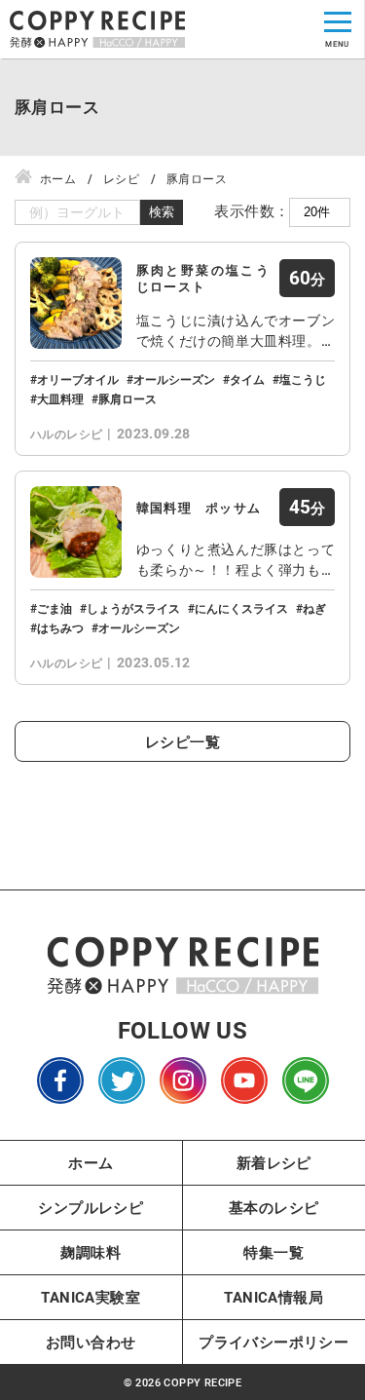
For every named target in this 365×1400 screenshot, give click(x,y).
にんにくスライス (241, 608)
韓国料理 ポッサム (199, 507)
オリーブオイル (78, 379)
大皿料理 (60, 398)
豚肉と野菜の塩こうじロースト (203, 278)
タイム (247, 379)
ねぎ (314, 608)
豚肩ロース (127, 398)
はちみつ (60, 627)
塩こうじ (302, 379)
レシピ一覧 (182, 741)
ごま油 (54, 608)
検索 (161, 212)
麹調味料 (90, 1252)
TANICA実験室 (90, 1296)
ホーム (90, 1162)
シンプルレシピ (90, 1207)
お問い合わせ (90, 1341)
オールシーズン (174, 379)
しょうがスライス (133, 608)
